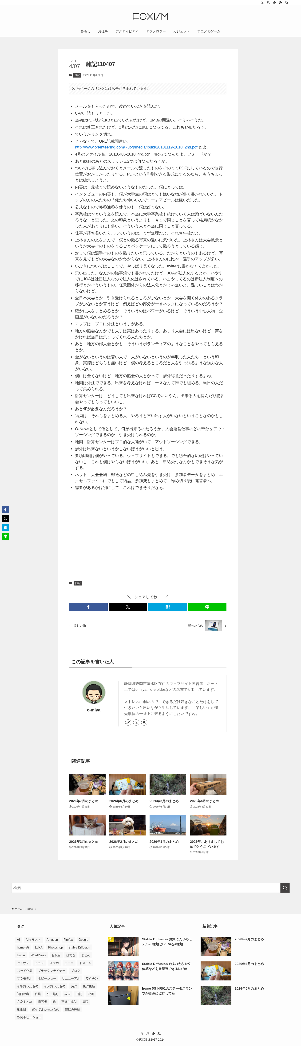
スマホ (54, 963)
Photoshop (55, 947)
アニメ (39, 963)
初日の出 (23, 994)
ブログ (75, 970)
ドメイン (85, 963)
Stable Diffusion (79, 947)
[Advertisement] (148, 533)
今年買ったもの (27, 986)
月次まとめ (24, 1001)
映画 (91, 994)
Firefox (68, 939)
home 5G (23, 947)
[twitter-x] (262, 2)
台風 (38, 994)
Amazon (52, 939)
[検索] (287, 2)
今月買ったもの (54, 986)
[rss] (280, 2)
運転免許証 (72, 1009)
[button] (88, 607)
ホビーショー (47, 978)
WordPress (38, 955)
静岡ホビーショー (29, 1017)
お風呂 (56, 955)
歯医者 (42, 1001)
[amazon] (268, 2)
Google (83, 939)
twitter (21, 955)
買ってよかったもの (45, 1009)
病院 (85, 1001)
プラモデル (24, 978)
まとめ (85, 955)
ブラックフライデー (51, 970)
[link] (128, 722)
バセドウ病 (24, 970)
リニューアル (71, 978)
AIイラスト (33, 939)
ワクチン (92, 978)
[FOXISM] (150, 16)
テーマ (69, 963)
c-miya (93, 710)
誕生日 (21, 1009)
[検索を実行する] (285, 888)
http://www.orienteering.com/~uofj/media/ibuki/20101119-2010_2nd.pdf (136, 147)
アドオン (23, 963)
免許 (74, 986)
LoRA (39, 947)
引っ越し (53, 994)
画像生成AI (69, 1001)
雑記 (77, 75)
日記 (79, 994)
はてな (70, 955)
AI (18, 939)
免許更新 (89, 986)
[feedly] (274, 2)
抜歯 (67, 994)
